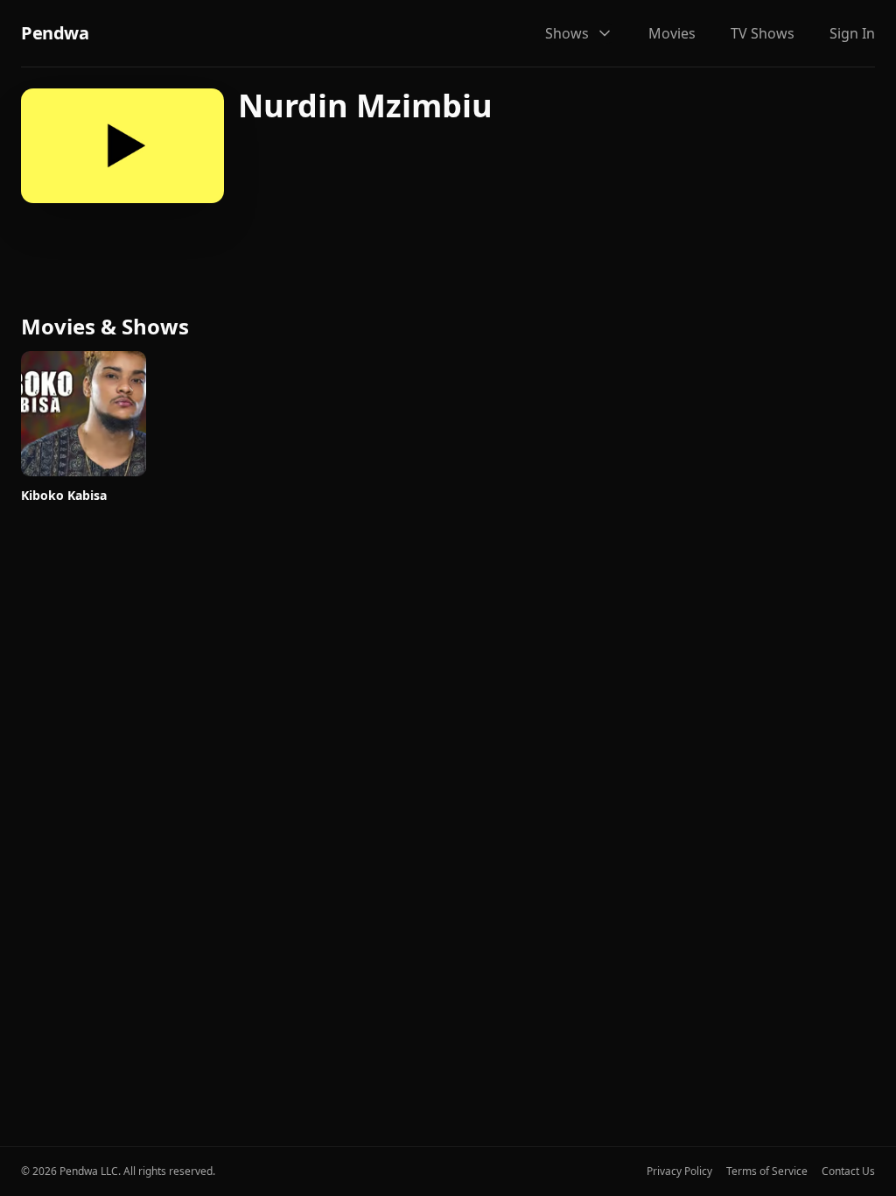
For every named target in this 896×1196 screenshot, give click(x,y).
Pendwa (54, 33)
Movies (672, 33)
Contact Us (848, 1171)
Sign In (852, 33)
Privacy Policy (679, 1171)
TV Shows (762, 33)
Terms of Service (767, 1171)
